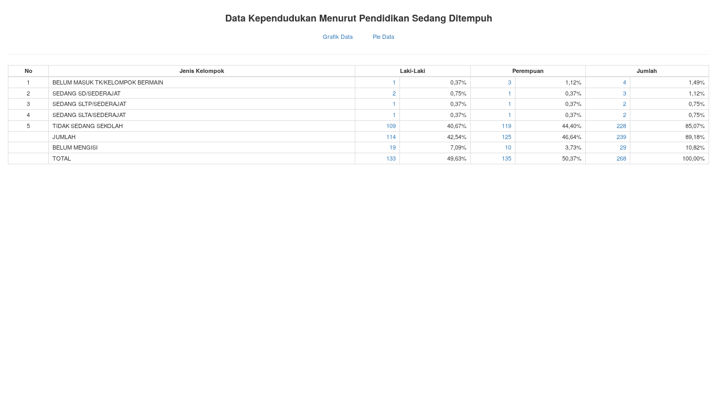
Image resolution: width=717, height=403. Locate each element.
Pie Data (383, 36)
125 (506, 136)
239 (621, 136)
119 (506, 125)
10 (508, 147)
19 (392, 147)
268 (621, 158)
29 (623, 147)
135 (506, 158)
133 (391, 158)
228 (621, 125)
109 (391, 125)
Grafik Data (338, 36)
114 (391, 136)
